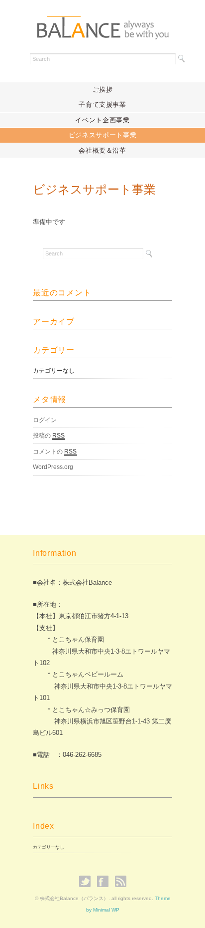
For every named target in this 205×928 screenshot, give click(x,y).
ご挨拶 (103, 89)
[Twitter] (87, 881)
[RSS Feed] (120, 881)
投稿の (49, 435)
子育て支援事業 (102, 104)
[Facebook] (105, 881)
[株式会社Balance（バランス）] (102, 23)
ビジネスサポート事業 (103, 135)
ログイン (45, 420)
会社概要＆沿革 (102, 150)
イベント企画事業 (102, 120)
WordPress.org (53, 467)
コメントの (55, 451)
